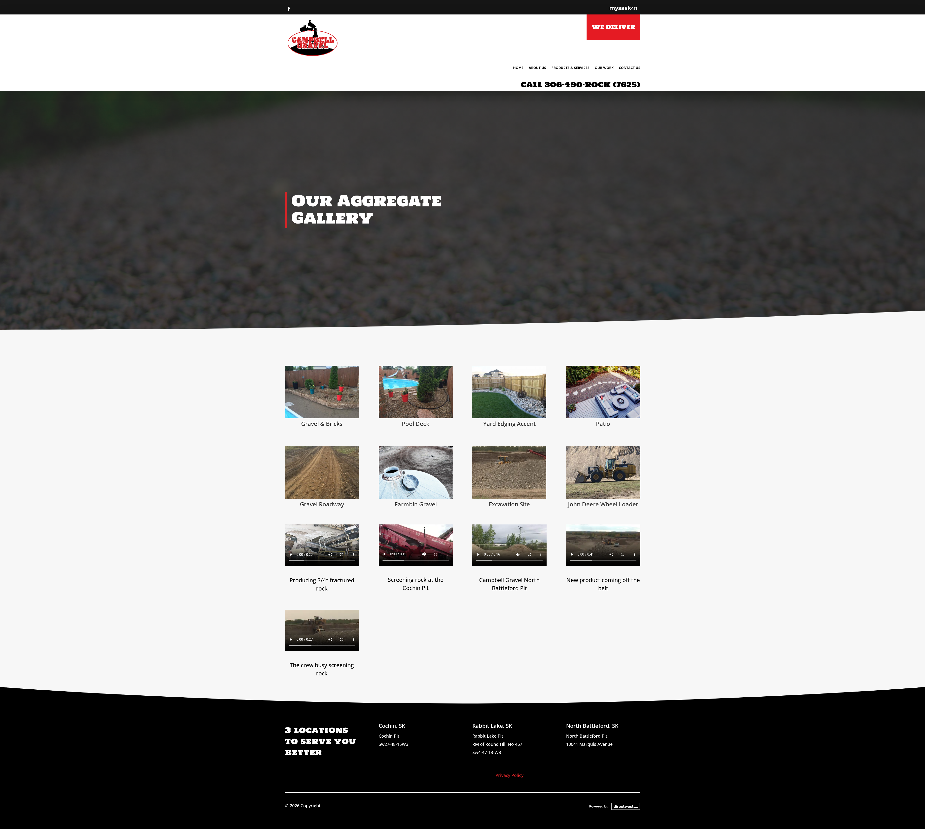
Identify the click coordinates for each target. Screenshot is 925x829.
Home (518, 68)
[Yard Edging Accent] (509, 417)
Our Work (604, 68)
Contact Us (629, 68)
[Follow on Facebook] (289, 9)
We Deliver (613, 27)
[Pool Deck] (416, 417)
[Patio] (603, 417)
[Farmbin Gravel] (416, 497)
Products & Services (570, 68)
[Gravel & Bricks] (322, 417)
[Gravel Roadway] (322, 497)
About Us (537, 68)
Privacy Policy (509, 775)
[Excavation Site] (509, 497)
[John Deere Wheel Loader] (603, 497)
